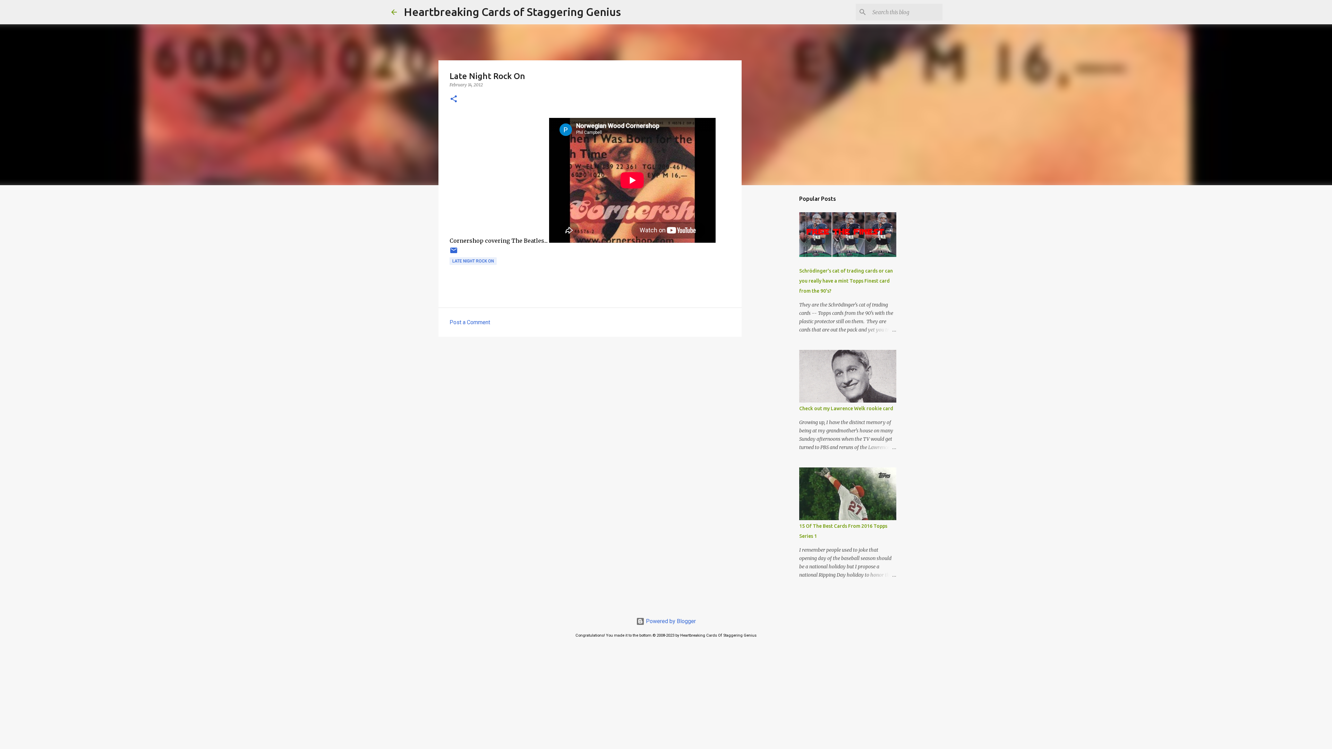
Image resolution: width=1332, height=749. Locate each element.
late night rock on (473, 261)
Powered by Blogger (670, 621)
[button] (454, 99)
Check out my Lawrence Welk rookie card (846, 408)
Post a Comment (470, 322)
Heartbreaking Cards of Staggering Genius (512, 12)
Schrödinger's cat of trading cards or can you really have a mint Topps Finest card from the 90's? (846, 281)
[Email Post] (454, 253)
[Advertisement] (590, 395)
